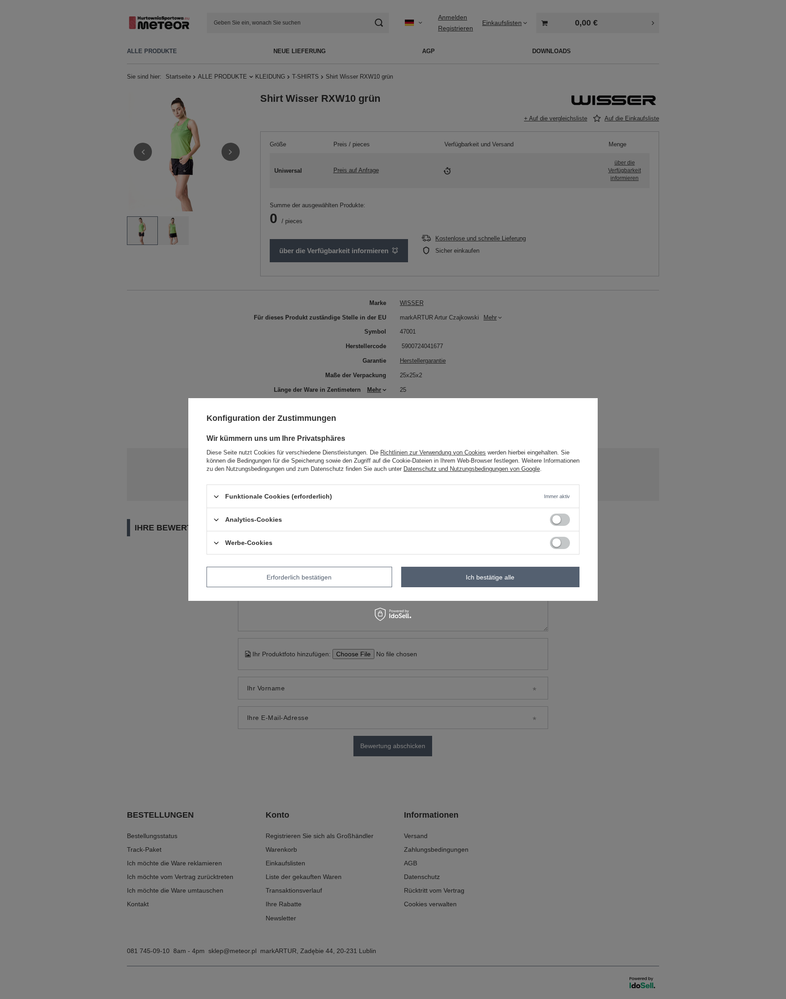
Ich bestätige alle (490, 576)
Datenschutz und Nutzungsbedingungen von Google (471, 468)
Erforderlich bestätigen (299, 576)
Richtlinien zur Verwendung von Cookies (433, 452)
